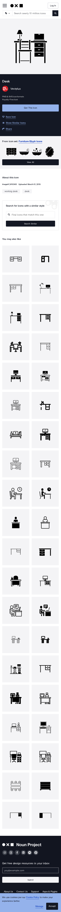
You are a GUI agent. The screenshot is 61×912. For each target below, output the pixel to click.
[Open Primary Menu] (5, 6)
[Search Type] (7, 13)
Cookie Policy (32, 897)
